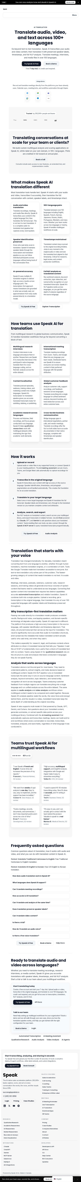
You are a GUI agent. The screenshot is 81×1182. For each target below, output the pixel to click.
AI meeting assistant (48, 468)
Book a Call (40, 159)
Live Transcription (48, 1105)
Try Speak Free (13, 1066)
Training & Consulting (49, 1090)
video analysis (42, 690)
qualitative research (54, 652)
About (44, 1132)
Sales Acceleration (48, 1078)
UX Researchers (9, 1129)
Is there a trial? (19, 922)
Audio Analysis (51, 533)
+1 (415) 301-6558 (9, 1096)
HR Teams (45, 1114)
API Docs (38, 1002)
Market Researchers (11, 1132)
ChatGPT (7, 1150)
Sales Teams (46, 1087)
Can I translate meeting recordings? (28, 889)
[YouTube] (14, 1106)
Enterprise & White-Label (51, 1093)
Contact (45, 1135)
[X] (9, 1106)
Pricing (16, 1101)
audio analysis (25, 690)
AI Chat (59, 518)
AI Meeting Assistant (52, 1036)
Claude (22, 520)
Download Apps (47, 1111)
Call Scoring (46, 1081)
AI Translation (47, 1108)
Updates (45, 1162)
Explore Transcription (51, 306)
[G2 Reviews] (18, 1106)
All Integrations (9, 1165)
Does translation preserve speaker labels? (30, 909)
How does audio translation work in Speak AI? (31, 876)
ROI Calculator (47, 1159)
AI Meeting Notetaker (49, 1102)
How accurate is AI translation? (25, 896)
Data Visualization (10, 1138)
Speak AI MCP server (25, 526)
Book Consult (29, 1066)
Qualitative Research (20, 1040)
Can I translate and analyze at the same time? (31, 903)
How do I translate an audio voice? (27, 929)
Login (33, 1028)
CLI (43, 1153)
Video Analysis (53, 1040)
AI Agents (66, 1040)
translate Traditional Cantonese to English (36, 859)
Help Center (46, 1156)
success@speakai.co (11, 1092)
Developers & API (48, 1147)
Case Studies (29, 1101)
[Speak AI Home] (5, 9)
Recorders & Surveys (11, 1135)
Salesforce (7, 1159)
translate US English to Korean (31, 867)
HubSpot (7, 1162)
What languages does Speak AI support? (29, 883)
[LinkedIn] (4, 1106)
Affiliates (45, 1138)
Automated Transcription (30, 1036)
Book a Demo (51, 64)
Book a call (70, 2)
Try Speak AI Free (31, 64)
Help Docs (60, 943)
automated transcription (29, 594)
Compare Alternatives (50, 1129)
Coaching (45, 1084)
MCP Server (8, 1156)
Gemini (36, 520)
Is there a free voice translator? (26, 936)
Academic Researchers (12, 1126)
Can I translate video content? (25, 916)
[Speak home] (10, 1075)
